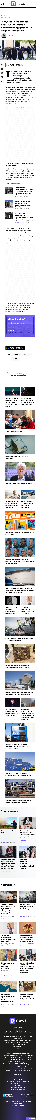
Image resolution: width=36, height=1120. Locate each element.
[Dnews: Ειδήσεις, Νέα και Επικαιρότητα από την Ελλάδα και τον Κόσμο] (18, 3)
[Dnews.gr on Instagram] (14, 1031)
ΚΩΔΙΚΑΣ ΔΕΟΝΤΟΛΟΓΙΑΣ (18, 1087)
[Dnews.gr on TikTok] (18, 1031)
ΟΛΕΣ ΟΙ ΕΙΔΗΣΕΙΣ (18, 1027)
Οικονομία (23, 840)
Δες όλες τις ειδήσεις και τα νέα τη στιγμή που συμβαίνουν (20, 374)
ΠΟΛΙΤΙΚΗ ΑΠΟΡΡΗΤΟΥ (18, 1083)
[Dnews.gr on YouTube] (25, 1031)
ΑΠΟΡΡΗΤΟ (31, 1118)
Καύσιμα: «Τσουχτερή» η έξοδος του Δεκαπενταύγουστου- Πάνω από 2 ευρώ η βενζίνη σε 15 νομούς (17, 746)
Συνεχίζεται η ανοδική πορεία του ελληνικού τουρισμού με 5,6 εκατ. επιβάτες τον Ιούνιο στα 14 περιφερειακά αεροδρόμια (19, 590)
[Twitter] (2, 68)
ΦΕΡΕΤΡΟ (15, 359)
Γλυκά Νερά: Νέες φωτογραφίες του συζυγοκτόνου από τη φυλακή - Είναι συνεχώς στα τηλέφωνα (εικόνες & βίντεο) (24, 216)
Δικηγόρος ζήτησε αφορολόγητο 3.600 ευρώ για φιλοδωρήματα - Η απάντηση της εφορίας (27, 834)
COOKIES (18, 1085)
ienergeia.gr (4, 916)
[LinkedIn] (2, 73)
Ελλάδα (3, 16)
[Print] (2, 81)
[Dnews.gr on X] (10, 1031)
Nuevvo (22, 1105)
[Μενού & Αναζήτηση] (2, 3)
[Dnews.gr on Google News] (21, 1031)
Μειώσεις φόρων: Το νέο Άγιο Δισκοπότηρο (18, 483)
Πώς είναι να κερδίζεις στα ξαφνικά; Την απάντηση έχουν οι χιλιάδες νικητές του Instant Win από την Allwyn (19, 561)
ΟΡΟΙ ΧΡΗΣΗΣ (18, 1079)
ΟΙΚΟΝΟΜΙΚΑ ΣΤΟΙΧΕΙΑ (18, 1089)
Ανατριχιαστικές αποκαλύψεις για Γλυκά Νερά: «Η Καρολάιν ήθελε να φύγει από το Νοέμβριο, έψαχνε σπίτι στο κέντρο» (24, 191)
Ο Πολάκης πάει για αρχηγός (13, 431)
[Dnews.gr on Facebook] (6, 1031)
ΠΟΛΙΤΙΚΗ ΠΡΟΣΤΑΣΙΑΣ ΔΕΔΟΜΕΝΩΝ (18, 1081)
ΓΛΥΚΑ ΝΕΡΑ (27, 354)
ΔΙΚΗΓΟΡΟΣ (16, 354)
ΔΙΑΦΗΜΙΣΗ (18, 1077)
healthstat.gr (23, 916)
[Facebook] (2, 64)
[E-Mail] (2, 77)
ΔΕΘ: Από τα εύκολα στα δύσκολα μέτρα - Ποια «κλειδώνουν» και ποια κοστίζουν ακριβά (11, 402)
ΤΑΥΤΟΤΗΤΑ (18, 1075)
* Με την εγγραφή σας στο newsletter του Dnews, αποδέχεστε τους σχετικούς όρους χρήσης (19, 333)
